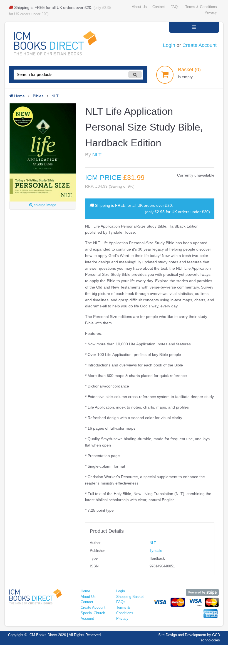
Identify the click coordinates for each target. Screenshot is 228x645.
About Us (139, 7)
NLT (96, 154)
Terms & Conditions (201, 7)
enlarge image (44, 205)
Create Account (199, 45)
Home (85, 591)
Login (169, 45)
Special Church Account (93, 616)
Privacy (211, 12)
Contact (158, 7)
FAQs (175, 7)
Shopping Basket (130, 597)
